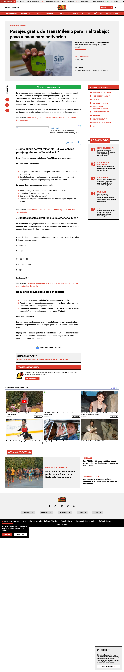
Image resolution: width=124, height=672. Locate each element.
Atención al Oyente (66, 521)
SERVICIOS (86, 13)
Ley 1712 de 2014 (62, 524)
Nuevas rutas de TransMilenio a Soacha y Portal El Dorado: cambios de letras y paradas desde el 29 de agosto (106, 197)
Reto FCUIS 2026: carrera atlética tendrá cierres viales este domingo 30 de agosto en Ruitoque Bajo (100, 463)
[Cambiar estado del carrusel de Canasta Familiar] (14, 1)
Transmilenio (63, 360)
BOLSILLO (60, 13)
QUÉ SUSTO (98, 13)
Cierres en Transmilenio (102, 122)
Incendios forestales (101, 112)
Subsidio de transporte (27, 360)
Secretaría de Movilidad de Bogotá (100, 107)
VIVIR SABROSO (112, 13)
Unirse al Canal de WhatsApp (50, 87)
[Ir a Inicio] (62, 7)
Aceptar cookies (107, 666)
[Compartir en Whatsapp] (7, 110)
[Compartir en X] (7, 105)
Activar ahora (32, 378)
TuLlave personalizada (47, 360)
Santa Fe (96, 99)
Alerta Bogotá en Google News (50, 347)
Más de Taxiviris (19, 451)
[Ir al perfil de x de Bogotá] (55, 506)
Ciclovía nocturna (100, 119)
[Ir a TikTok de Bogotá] (68, 506)
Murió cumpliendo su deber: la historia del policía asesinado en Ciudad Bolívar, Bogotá (106, 213)
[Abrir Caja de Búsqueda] (116, 7)
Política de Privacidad (50, 521)
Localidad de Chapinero (102, 92)
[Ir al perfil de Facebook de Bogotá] (49, 506)
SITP (94, 126)
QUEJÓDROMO (11, 13)
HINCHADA (49, 13)
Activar (7, 534)
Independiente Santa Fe (101, 96)
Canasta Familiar (6, 1)
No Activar (21, 534)
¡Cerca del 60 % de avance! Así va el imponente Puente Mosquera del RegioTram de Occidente (100, 481)
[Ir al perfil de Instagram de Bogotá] (62, 506)
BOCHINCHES (73, 13)
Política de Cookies (108, 662)
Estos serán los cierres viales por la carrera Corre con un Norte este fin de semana (60, 474)
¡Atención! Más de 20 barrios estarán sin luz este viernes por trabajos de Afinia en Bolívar (106, 152)
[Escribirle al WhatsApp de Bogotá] (74, 506)
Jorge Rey (96, 115)
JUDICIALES (25, 13)
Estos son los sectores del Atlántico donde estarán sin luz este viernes (106, 168)
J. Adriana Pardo (83, 57)
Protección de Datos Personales (85, 521)
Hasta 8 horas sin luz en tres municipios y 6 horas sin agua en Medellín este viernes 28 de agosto (106, 182)
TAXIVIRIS (37, 13)
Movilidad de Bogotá (100, 103)
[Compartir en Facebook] (7, 99)
